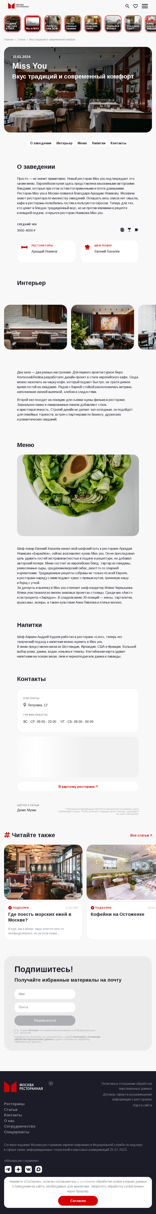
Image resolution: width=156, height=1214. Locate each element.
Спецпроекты (16, 1132)
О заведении (40, 143)
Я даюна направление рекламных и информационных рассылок (57, 1031)
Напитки (98, 143)
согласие (33, 1030)
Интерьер (64, 143)
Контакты (118, 143)
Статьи (10, 1110)
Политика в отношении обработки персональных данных (126, 1086)
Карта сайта (142, 1105)
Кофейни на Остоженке (117, 914)
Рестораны (14, 1104)
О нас (9, 1121)
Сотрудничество (19, 1126)
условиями (87, 1181)
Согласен (78, 1201)
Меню (82, 143)
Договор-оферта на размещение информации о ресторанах (127, 1097)
